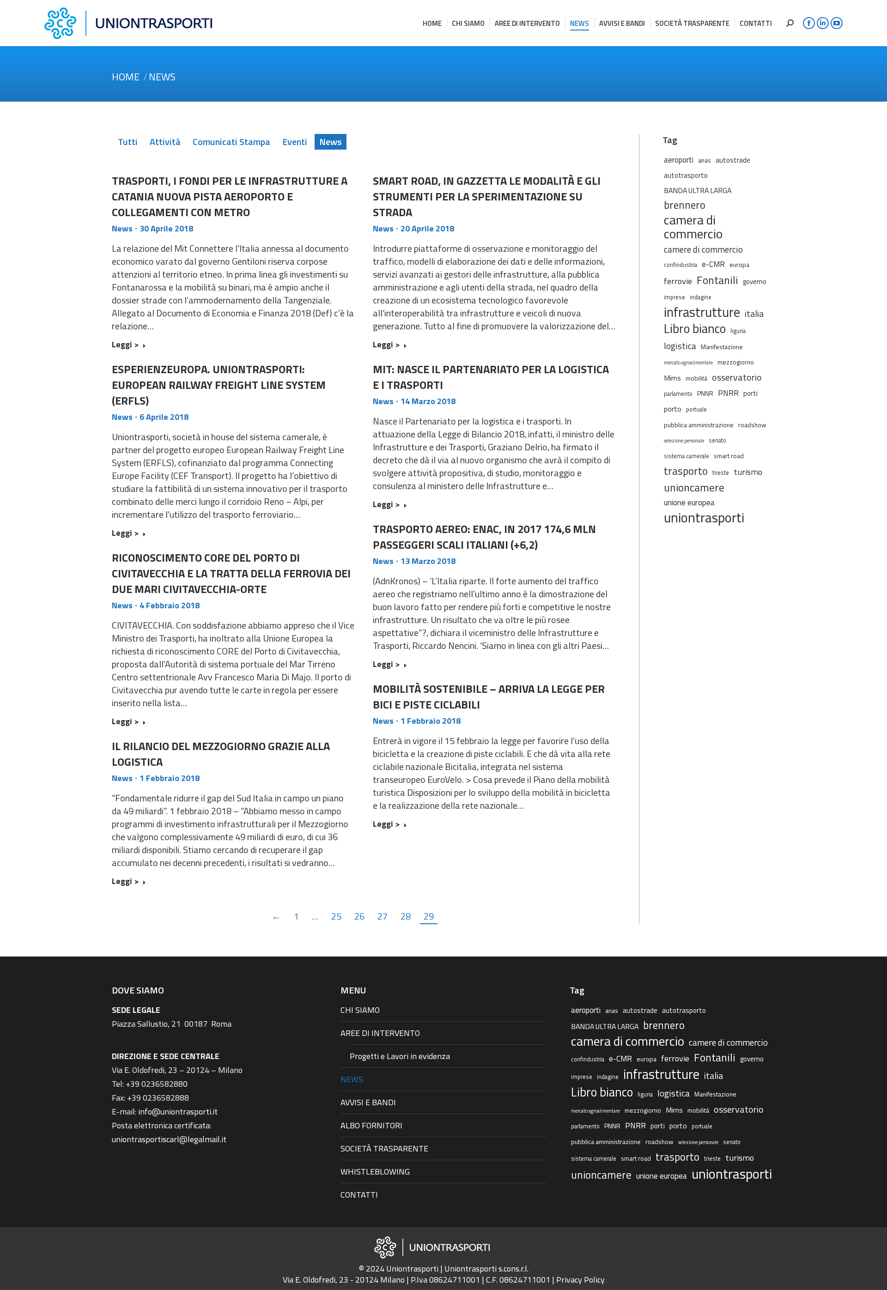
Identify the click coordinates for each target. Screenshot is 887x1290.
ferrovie (678, 280)
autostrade (733, 160)
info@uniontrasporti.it (178, 1111)
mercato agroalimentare (688, 362)
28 (406, 916)
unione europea (689, 503)
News (330, 141)
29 (429, 916)
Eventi (294, 141)
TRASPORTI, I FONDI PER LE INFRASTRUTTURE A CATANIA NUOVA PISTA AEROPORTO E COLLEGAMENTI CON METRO (229, 196)
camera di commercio (693, 227)
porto (672, 408)
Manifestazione (722, 346)
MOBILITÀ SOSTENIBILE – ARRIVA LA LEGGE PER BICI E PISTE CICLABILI (489, 696)
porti (750, 393)
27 (382, 916)
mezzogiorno (735, 362)
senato (717, 440)
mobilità (696, 378)
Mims (672, 377)
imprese (674, 297)
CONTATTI (359, 1194)
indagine (700, 297)
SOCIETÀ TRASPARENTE (384, 1148)
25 (336, 916)
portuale (696, 409)
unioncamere (694, 488)
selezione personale (684, 440)
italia (754, 314)
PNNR (705, 393)
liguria (738, 331)
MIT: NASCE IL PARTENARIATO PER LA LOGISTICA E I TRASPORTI (491, 377)
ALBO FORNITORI (371, 1125)
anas (704, 160)
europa (739, 264)
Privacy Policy (580, 1279)
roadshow (752, 425)
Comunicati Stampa (231, 141)
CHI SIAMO (360, 1010)
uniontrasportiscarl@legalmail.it (169, 1139)
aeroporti (678, 159)
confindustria (680, 264)
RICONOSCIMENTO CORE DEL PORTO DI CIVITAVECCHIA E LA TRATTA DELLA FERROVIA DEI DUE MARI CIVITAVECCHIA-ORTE (231, 573)
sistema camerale (686, 456)
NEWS (351, 1079)
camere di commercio (703, 249)
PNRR (728, 393)
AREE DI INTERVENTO (380, 1033)
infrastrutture (702, 312)
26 (359, 916)
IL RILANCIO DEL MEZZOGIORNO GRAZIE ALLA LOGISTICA (221, 754)
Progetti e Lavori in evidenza (400, 1056)
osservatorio (737, 377)
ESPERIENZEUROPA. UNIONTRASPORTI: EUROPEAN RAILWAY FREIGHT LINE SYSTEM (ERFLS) (219, 385)
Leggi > (125, 345)
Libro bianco (695, 328)
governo (754, 281)
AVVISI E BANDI (368, 1102)
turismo (748, 471)
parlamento (678, 393)
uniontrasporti (704, 517)
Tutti (128, 141)
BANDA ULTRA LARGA (697, 190)
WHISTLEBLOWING (375, 1171)
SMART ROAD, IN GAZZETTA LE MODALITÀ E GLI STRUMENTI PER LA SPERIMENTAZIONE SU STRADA (487, 196)
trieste (720, 472)
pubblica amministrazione (699, 425)
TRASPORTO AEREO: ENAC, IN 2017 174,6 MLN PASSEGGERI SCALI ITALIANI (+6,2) (484, 537)
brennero (684, 205)
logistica (680, 345)
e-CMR (713, 264)
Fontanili (717, 280)
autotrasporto (686, 175)
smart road (729, 455)
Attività (165, 141)
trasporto (686, 471)
